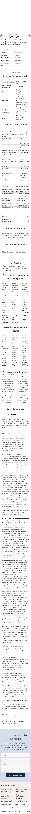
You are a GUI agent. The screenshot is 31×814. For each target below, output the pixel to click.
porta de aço (9, 543)
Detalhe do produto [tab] (15, 72)
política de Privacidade (13, 808)
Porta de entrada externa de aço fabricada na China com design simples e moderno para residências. (7, 802)
